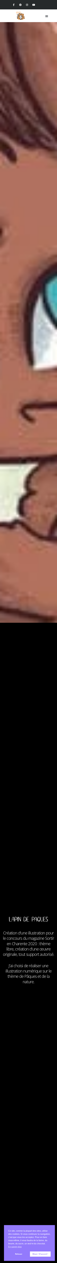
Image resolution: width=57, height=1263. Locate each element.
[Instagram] (27, 4)
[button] (46, 16)
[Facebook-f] (13, 4)
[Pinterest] (20, 4)
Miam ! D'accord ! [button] (40, 1254)
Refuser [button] (18, 1254)
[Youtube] (33, 4)
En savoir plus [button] (15, 1247)
